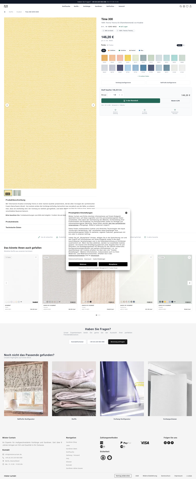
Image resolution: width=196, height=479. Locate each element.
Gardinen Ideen (71, 449)
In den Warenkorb (132, 101)
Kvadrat (19, 12)
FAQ (67, 458)
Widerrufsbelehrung (150, 476)
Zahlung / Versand (73, 455)
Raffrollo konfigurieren (168, 82)
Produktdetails (12, 221)
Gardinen (98, 6)
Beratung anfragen (118, 342)
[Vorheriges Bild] (7, 105)
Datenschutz (165, 476)
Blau (142, 50)
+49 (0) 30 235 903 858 (13, 458)
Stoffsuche (66, 6)
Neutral (133, 50)
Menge (145, 95)
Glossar (69, 462)
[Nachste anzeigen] (189, 283)
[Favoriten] (187, 6)
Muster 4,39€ (175, 101)
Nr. (183, 45)
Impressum (178, 476)
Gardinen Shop (71, 442)
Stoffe (76, 6)
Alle (104, 50)
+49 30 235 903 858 (99, 2)
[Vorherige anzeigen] (6, 283)
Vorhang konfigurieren (123, 82)
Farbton (179, 45)
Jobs (68, 445)
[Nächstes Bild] (93, 105)
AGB (137, 476)
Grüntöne (123, 50)
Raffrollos (110, 6)
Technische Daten (13, 227)
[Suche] (180, 6)
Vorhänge (86, 6)
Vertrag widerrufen (123, 476)
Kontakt (69, 465)
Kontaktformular (77, 342)
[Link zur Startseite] (6, 6)
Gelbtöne (112, 50)
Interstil (122, 6)
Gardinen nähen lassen (74, 468)
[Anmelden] (184, 6)
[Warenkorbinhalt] (190, 6)
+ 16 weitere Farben (143, 76)
